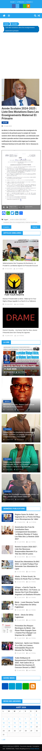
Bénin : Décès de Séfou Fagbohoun (24, 616)
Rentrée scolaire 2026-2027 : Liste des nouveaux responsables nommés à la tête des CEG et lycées (26, 550)
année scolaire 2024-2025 (18, 219)
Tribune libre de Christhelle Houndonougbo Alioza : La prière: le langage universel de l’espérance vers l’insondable (19, 434)
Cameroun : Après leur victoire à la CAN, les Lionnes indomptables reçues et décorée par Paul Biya (27, 646)
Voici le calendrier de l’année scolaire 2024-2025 (36, 227)
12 (15, 723)
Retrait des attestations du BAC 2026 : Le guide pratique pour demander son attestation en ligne (27, 565)
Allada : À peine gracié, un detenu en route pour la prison (27, 577)
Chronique (8, 429)
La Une (13, 362)
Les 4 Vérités (19, 269)
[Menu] (9, 15)
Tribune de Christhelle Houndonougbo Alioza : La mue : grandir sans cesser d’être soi (21, 495)
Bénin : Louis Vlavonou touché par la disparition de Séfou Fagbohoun (27, 604)
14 (26, 723)
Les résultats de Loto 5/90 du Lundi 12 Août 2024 (7, 227)
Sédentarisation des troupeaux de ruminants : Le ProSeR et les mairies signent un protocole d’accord (20, 264)
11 (9, 723)
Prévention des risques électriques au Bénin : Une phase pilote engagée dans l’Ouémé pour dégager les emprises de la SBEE (25, 630)
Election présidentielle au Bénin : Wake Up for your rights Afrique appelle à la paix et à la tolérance (19, 300)
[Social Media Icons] (5, 686)
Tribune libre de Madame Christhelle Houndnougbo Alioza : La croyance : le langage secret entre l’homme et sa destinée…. (20, 464)
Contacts (29, 2)
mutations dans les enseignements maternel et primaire (20, 222)
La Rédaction (20, 2)
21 (26, 727)
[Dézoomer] (19, 207)
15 (31, 723)
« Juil (3, 739)
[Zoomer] (23, 207)
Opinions (7, 401)
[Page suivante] (7, 207)
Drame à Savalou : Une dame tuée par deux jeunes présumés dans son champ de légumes (20, 331)
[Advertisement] (21, 56)
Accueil (12, 2)
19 (15, 727)
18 (9, 727)
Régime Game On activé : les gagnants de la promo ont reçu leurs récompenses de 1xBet (27, 516)
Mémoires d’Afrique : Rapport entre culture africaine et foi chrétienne (18, 406)
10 (4, 723)
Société (5, 122)
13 (20, 723)
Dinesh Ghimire (34, 748)
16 (37, 723)
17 (4, 727)
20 (20, 727)
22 (31, 727)
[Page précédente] (3, 207)
